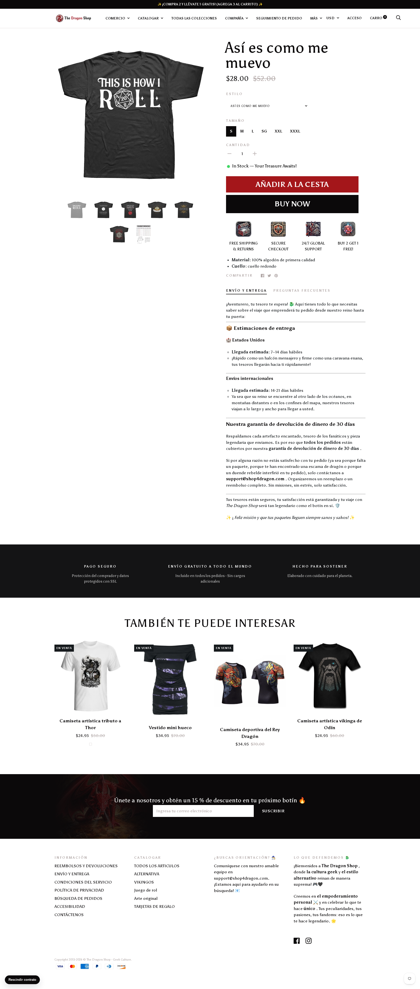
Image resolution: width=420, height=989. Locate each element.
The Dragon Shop (99, 959)
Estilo (234, 94)
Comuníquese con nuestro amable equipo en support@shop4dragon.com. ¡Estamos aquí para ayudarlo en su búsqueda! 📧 (246, 878)
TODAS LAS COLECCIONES (194, 18)
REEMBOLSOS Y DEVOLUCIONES (86, 865)
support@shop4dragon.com (255, 478)
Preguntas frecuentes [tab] (302, 290)
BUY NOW (292, 204)
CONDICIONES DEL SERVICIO (83, 882)
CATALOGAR (148, 18)
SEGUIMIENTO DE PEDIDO (279, 18)
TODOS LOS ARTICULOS (156, 865)
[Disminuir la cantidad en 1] (229, 153)
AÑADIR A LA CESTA (292, 184)
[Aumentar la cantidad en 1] (254, 153)
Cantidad (238, 145)
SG (264, 131)
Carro (378, 18)
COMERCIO (115, 18)
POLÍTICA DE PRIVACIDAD (79, 890)
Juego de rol (145, 890)
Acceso (354, 18)
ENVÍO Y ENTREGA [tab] (246, 290)
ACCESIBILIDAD (69, 906)
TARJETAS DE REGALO (154, 906)
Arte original (146, 898)
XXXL (295, 131)
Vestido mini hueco (170, 727)
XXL (278, 131)
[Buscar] (398, 18)
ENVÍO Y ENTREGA (71, 873)
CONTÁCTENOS (69, 914)
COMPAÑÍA (234, 18)
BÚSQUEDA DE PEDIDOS (78, 898)
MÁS (314, 18)
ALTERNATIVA (146, 873)
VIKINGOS (144, 882)
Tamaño (235, 121)
